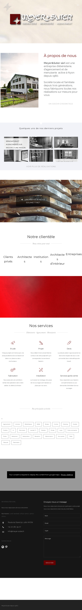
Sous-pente (61, 436)
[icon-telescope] (13, 343)
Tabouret (5, 442)
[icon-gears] (12, 370)
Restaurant (15, 436)
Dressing (65, 424)
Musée (52, 430)
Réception (37, 436)
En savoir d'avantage (61, 104)
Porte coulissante (72, 430)
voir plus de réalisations (41, 166)
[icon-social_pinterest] (6, 547)
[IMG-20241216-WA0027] (41, 156)
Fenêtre (5, 430)
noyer (60, 430)
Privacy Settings (67, 475)
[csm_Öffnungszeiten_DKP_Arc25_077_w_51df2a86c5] (66, 143)
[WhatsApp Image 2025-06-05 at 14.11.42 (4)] (16, 156)
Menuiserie (22, 430)
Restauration (26, 436)
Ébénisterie (16, 442)
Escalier (75, 424)
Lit (13, 430)
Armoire (17, 424)
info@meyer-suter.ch (16, 531)
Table (70, 436)
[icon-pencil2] (41, 343)
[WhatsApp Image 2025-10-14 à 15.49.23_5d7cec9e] (41, 143)
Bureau (47, 424)
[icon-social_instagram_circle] (3, 547)
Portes (5, 436)
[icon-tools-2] (41, 370)
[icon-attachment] (69, 370)
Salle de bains (49, 436)
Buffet (38, 424)
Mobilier (43, 430)
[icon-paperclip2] (69, 343)
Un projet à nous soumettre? (35, 201)
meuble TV (33, 430)
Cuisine (56, 424)
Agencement (6, 424)
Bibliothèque (28, 424)
